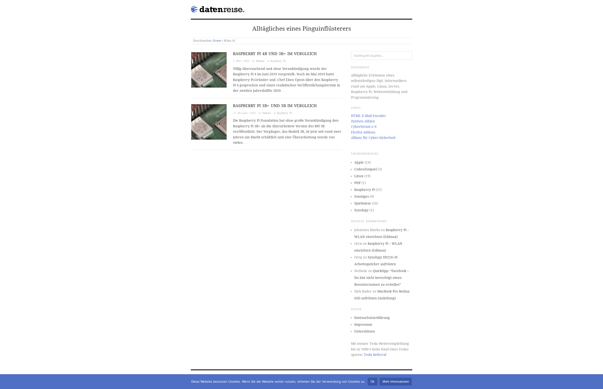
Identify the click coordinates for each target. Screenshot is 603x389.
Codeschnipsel (365, 169)
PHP (357, 183)
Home (217, 40)
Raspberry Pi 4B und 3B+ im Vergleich (275, 53)
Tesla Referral (375, 355)
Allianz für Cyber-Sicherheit (373, 138)
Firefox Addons (363, 132)
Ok (373, 381)
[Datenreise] (218, 8)
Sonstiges (361, 196)
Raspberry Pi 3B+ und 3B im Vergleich (275, 105)
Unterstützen (364, 331)
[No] (597, 381)
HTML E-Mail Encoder (368, 116)
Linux (358, 176)
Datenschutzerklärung (372, 318)
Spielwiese (362, 203)
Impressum (363, 324)
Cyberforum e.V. (364, 126)
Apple (359, 162)
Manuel (260, 61)
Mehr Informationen (396, 381)
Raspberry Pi (278, 61)
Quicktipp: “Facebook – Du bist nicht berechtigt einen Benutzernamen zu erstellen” (381, 277)
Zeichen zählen (363, 121)
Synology (361, 210)
